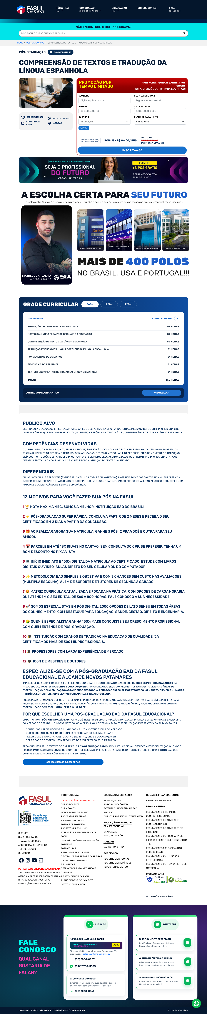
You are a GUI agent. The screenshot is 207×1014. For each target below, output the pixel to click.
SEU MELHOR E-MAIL (144, 96)
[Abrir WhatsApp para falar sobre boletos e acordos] (187, 981)
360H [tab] (90, 304)
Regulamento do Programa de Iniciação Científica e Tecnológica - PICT (166, 840)
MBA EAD (108, 812)
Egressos (66, 844)
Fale (174, 9)
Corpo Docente (70, 804)
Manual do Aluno (114, 847)
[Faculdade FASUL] (30, 9)
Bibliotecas (68, 864)
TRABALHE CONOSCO (29, 841)
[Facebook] (21, 860)
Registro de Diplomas (116, 858)
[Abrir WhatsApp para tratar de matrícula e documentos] (187, 942)
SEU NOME (83, 96)
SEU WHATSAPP (142, 106)
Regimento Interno (72, 820)
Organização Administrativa (78, 800)
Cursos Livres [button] (147, 8)
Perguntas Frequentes (75, 852)
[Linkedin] (41, 860)
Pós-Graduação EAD (116, 804)
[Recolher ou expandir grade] (176, 318)
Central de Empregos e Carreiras (81, 856)
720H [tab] (128, 304)
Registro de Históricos (117, 862)
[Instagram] (28, 860)
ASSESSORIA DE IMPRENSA (32, 845)
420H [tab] (109, 304)
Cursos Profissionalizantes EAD (123, 816)
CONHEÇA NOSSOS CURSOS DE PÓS (63, 762)
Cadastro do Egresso (74, 860)
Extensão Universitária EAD (120, 808)
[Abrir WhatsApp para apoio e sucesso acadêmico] (187, 961)
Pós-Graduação (113, 835)
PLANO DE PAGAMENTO (146, 117)
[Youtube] (34, 860)
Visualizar (161, 392)
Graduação (110, 831)
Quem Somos (68, 808)
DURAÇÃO (83, 117)
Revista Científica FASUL (75, 876)
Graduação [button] (89, 9)
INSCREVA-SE (132, 150)
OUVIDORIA (24, 853)
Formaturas (68, 848)
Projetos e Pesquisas (74, 828)
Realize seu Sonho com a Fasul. (96, 954)
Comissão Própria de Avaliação (80, 840)
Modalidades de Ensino (74, 812)
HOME (20, 43)
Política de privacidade (178, 1010)
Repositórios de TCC (116, 867)
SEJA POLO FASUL (28, 837)
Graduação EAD (113, 800)
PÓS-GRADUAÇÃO (35, 43)
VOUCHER (84, 128)
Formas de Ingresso (73, 824)
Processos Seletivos (73, 816)
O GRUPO (23, 833)
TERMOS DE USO (27, 849)
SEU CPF (82, 106)
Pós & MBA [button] (62, 9)
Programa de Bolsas (158, 800)
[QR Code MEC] (34, 819)
